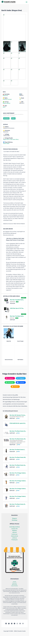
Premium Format (7, 99)
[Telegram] (14, 623)
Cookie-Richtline (14, 585)
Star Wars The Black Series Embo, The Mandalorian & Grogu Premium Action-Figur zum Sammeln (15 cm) (18, 449)
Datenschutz (14, 584)
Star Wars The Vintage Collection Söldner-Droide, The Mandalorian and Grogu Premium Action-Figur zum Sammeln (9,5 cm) (18, 488)
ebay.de (14, 532)
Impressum (14, 583)
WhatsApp (14, 520)
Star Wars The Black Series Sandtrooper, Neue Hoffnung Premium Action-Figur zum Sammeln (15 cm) (17, 316)
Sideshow (5, 95)
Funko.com (14, 534)
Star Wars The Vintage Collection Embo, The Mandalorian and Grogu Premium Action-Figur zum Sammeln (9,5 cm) (18, 473)
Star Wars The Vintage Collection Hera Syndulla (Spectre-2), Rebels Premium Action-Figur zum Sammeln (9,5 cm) (18, 480)
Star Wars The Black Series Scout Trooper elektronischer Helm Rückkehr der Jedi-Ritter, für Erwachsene (17, 299)
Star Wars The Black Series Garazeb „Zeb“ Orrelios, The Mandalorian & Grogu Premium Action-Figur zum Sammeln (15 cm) (18, 465)
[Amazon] (23, 623)
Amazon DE (14, 528)
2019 (4, 107)
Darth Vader (6, 143)
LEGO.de (14, 538)
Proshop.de (15, 539)
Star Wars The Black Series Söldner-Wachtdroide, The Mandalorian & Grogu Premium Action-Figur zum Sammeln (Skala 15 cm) (18, 457)
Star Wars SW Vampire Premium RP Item (18, 415)
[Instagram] (11, 623)
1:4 (20, 99)
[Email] (20, 623)
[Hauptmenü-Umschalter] (26, 2)
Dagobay (14, 530)
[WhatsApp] (17, 623)
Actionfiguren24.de (14, 527)
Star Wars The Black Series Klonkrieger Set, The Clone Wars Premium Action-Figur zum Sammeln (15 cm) (18, 431)
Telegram (14, 518)
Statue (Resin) (6, 103)
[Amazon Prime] (17, 418)
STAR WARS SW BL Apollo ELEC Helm (18, 423)
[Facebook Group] (9, 623)
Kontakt (14, 581)
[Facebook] (6, 623)
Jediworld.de (14, 536)
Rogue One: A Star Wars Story (11, 139)
